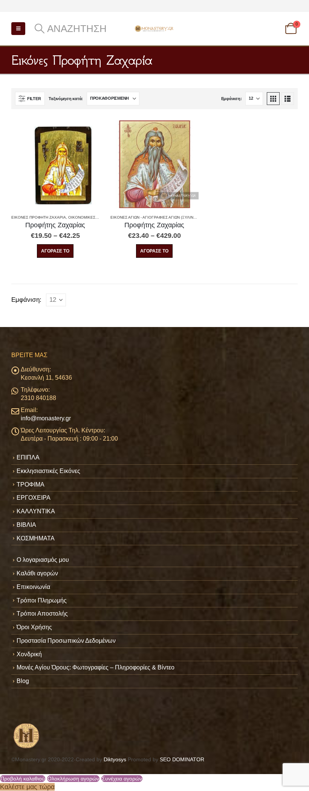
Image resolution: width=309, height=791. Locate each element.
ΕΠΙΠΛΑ (28, 457)
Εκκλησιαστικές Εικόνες (48, 471)
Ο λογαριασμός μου (43, 560)
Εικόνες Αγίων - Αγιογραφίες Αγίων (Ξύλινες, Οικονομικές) (169, 217)
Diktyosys (115, 759)
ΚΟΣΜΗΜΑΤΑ (36, 538)
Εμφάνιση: (231, 98)
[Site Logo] (154, 28)
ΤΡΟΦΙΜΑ (30, 484)
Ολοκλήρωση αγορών (73, 779)
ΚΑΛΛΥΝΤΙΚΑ (36, 511)
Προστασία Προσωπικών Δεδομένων (66, 640)
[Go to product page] (55, 164)
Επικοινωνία (33, 587)
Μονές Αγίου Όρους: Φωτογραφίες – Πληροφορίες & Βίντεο (95, 667)
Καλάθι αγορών (37, 573)
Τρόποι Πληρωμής (42, 600)
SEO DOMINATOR (182, 759)
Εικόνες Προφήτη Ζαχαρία (38, 217)
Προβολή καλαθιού (22, 779)
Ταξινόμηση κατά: (66, 98)
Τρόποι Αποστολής (42, 613)
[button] (18, 28)
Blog (23, 681)
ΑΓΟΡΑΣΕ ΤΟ (55, 251)
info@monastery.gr (46, 418)
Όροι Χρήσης (34, 627)
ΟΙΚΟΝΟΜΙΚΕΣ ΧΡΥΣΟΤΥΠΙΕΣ (95, 217)
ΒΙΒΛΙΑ (26, 525)
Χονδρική (29, 654)
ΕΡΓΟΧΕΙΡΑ (33, 497)
